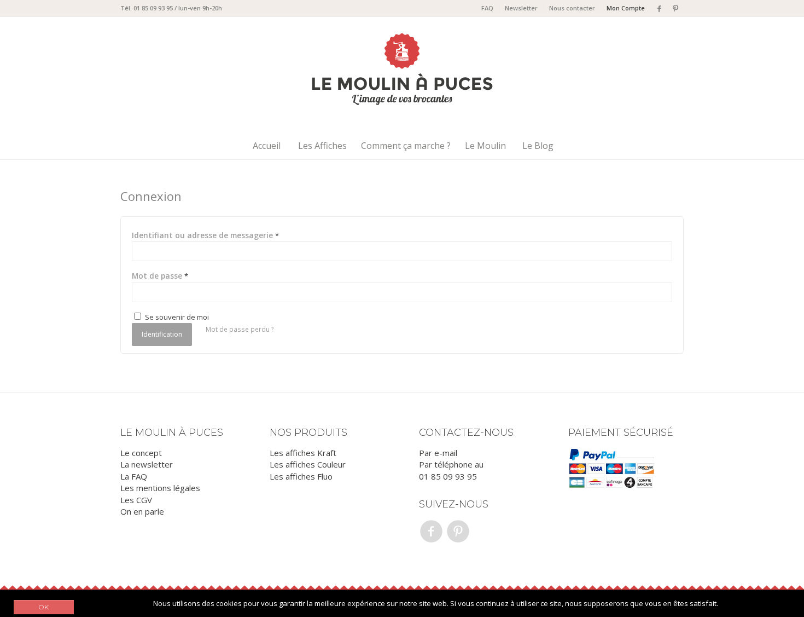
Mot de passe (160, 275)
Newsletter (521, 8)
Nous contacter (572, 8)
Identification (162, 334)
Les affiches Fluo (301, 476)
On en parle (142, 511)
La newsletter (146, 464)
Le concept (141, 452)
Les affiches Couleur (308, 464)
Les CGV (136, 499)
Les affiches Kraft (303, 452)
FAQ (487, 8)
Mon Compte (626, 8)
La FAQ (133, 476)
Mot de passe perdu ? (240, 329)
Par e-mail (438, 452)
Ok (44, 607)
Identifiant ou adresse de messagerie (205, 235)
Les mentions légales (160, 487)
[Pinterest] (675, 8)
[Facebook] (659, 8)
